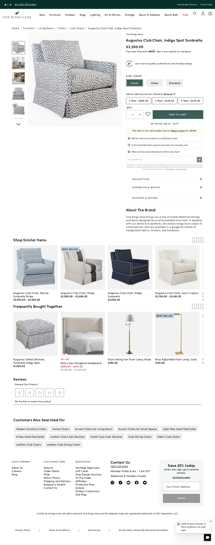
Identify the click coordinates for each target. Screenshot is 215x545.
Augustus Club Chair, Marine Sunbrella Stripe (31, 294)
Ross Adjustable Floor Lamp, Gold (176, 359)
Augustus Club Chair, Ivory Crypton (176, 293)
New (42, 14)
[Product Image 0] (18, 47)
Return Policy (178, 130)
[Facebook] (137, 482)
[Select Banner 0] (5, 5)
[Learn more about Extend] (174, 94)
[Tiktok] (121, 482)
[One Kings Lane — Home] (17, 14)
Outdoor (70, 14)
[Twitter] (145, 482)
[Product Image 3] (18, 93)
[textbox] (134, 114)
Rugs (83, 14)
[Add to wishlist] (148, 114)
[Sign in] (203, 13)
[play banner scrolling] (10, 5)
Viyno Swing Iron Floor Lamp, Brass (129, 359)
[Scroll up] (18, 122)
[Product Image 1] (18, 62)
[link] (164, 179)
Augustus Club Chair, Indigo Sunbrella (125, 294)
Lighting (95, 14)
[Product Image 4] (18, 109)
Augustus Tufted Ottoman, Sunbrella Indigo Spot (29, 360)
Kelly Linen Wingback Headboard (81, 363)
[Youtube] (129, 482)
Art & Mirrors (113, 14)
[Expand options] (201, 179)
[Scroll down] (18, 36)
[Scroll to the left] (194, 240)
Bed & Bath (171, 14)
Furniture (54, 14)
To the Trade (206, 5)
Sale (185, 14)
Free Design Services (187, 5)
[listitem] (31, 429)
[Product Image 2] (18, 78)
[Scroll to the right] (200, 240)
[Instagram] (113, 482)
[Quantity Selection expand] (140, 114)
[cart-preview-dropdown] (210, 13)
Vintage (129, 14)
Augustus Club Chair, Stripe (77, 293)
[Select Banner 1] (7, 5)
